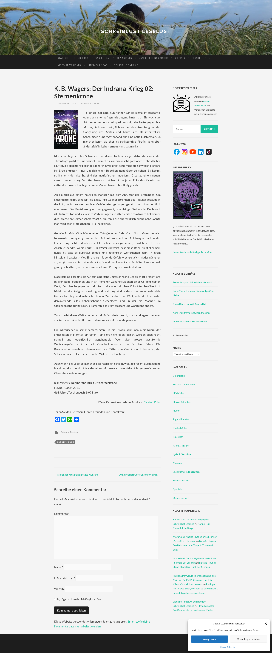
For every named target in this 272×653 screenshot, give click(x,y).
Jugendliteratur (181, 419)
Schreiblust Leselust (136, 31)
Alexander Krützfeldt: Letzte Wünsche (76, 474)
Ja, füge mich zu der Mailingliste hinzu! (79, 599)
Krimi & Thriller (181, 445)
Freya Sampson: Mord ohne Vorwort (192, 282)
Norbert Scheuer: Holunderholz (190, 321)
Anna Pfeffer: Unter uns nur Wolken (140, 474)
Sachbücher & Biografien (186, 471)
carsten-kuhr (65, 442)
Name (58, 567)
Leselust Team (89, 103)
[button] (265, 623)
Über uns (83, 58)
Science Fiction (69, 432)
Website (59, 589)
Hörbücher (179, 392)
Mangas (177, 462)
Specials (180, 58)
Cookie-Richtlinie (227, 647)
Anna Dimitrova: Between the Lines (191, 312)
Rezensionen (124, 58)
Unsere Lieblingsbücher (153, 58)
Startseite (64, 58)
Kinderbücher (180, 428)
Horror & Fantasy (182, 401)
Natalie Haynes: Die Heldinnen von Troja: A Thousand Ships (194, 545)
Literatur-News (97, 65)
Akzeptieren (209, 639)
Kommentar (62, 513)
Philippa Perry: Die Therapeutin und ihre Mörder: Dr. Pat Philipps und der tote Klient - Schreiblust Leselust (194, 580)
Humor (177, 410)
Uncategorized (181, 497)
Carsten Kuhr (152, 402)
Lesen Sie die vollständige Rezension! (192, 252)
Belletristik (179, 375)
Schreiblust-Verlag (126, 65)
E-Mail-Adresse (64, 578)
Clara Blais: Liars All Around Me (190, 303)
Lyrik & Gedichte (182, 454)
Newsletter (199, 58)
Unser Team (103, 58)
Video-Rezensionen (69, 65)
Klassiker (178, 436)
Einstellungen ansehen (248, 639)
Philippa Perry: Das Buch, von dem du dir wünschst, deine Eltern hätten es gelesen (195, 588)
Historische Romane (184, 384)
